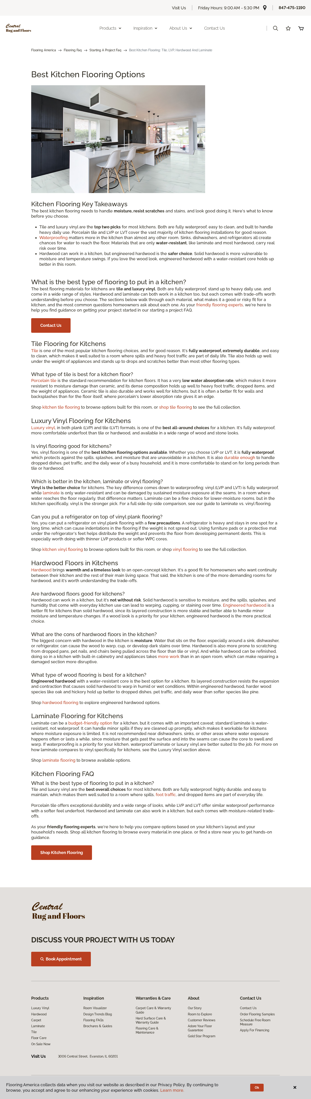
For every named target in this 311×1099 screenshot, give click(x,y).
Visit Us (179, 7)
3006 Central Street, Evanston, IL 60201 (88, 1056)
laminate (51, 492)
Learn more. (172, 1090)
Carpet (36, 1020)
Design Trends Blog (97, 1014)
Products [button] (107, 28)
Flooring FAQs (93, 1020)
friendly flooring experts (219, 304)
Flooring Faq (73, 50)
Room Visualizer (95, 1008)
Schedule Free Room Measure (255, 1022)
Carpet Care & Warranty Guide (153, 1010)
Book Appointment (64, 959)
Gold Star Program (201, 1036)
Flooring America (43, 50)
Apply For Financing (254, 1030)
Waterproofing (53, 237)
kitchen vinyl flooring (62, 549)
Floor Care (38, 1038)
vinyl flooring (185, 549)
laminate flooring (58, 760)
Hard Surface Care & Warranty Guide (151, 1020)
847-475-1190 (292, 7)
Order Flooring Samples (257, 1014)
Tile (34, 350)
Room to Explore (200, 1014)
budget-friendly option (90, 723)
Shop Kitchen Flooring (61, 852)
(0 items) (301, 28)
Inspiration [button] (142, 28)
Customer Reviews (201, 1020)
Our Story (195, 1008)
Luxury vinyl (43, 427)
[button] (275, 28)
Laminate (38, 1026)
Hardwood (41, 570)
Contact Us (214, 28)
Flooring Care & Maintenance (147, 1030)
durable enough (239, 457)
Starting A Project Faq (105, 50)
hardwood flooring (60, 702)
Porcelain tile (43, 380)
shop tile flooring (175, 407)
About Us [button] (178, 28)
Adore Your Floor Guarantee (200, 1028)
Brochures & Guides (97, 1026)
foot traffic (166, 794)
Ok (257, 1087)
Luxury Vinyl (40, 1008)
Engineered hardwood (244, 605)
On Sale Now (40, 1044)
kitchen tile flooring (61, 407)
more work (168, 656)
